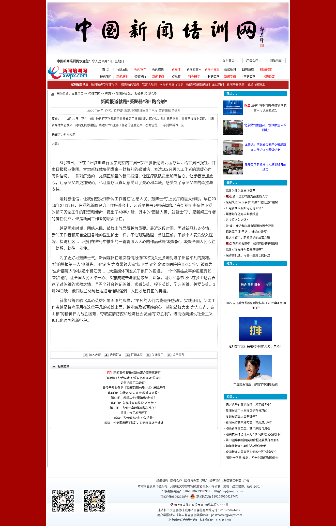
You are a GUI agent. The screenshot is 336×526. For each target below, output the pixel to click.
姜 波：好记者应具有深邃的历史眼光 (250, 226)
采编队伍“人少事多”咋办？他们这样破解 (252, 202)
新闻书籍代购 (234, 84)
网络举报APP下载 (217, 505)
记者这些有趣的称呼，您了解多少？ (249, 405)
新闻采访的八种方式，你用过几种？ (249, 422)
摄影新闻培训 (130, 84)
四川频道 (248, 69)
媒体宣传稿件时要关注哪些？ (245, 249)
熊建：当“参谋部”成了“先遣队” (133, 418)
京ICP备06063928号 (174, 496)
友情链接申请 (232, 481)
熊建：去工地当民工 (134, 413)
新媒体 (176, 69)
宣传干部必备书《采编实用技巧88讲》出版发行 (134, 388)
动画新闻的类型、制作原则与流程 (248, 428)
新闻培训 (122, 77)
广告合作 (252, 60)
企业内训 (217, 84)
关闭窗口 (158, 355)
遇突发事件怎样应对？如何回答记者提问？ (254, 434)
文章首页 (77, 94)
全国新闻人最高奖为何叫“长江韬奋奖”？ (252, 452)
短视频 (176, 77)
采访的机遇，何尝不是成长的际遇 (248, 255)
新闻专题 (230, 77)
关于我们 (215, 481)
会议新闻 (230, 69)
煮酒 (108, 94)
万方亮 (219, 520)
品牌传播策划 (255, 84)
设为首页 (228, 60)
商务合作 (176, 481)
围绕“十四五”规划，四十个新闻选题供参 (252, 458)
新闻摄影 (158, 69)
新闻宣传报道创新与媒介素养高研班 (137, 373)
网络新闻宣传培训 (171, 84)
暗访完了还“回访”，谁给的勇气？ (247, 232)
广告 (246, 481)
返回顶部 (178, 355)
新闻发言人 (194, 69)
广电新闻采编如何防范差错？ (245, 208)
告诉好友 (116, 355)
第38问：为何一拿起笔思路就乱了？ (134, 408)
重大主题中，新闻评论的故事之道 (248, 238)
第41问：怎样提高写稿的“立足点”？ (133, 403)
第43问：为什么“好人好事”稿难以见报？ (133, 393)
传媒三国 (122, 69)
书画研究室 (248, 77)
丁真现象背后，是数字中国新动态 (255, 384)
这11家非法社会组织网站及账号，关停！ (255, 346)
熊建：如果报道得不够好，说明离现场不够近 (133, 423)
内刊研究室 (212, 77)
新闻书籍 (158, 77)
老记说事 (269, 77)
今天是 (90, 61)
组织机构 (162, 481)
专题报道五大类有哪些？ (242, 416)
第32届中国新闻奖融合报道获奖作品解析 (252, 440)
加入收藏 (95, 355)
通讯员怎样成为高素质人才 (250, 196)
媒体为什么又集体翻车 (240, 190)
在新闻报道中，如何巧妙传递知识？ (256, 243)
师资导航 (140, 77)
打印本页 (137, 355)
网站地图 (276, 60)
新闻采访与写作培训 (104, 84)
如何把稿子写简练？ (134, 383)
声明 (204, 481)
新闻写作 (140, 69)
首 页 (104, 69)
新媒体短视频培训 (198, 84)
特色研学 (194, 77)
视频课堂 (266, 69)
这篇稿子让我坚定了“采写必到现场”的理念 (133, 378)
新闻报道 (69, 134)
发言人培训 (150, 84)
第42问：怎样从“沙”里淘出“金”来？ (134, 398)
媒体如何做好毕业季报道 (242, 214)
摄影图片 (104, 77)
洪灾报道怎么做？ (237, 220)
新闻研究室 (212, 69)
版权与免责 (191, 481)
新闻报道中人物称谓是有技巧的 (246, 410)
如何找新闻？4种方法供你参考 (246, 446)
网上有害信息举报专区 (188, 505)
